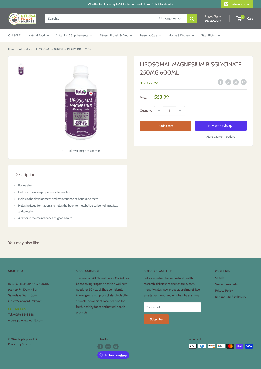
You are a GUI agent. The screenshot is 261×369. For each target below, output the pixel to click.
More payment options (220, 136)
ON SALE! (14, 35)
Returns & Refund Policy (230, 297)
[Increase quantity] (180, 110)
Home (11, 49)
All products (25, 49)
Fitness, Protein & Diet (114, 35)
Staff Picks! (208, 35)
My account (213, 21)
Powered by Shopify (19, 344)
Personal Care (148, 35)
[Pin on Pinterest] (228, 82)
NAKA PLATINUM (149, 82)
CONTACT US (17, 309)
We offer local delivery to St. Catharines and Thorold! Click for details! (130, 4)
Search (219, 278)
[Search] (192, 18)
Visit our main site (226, 284)
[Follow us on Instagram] (108, 346)
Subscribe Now (240, 4)
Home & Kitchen (179, 35)
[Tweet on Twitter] (236, 82)
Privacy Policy (224, 290)
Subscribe (156, 319)
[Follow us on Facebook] (100, 346)
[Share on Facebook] (220, 82)
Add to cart (166, 126)
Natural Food (36, 35)
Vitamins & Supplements (72, 35)
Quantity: (146, 111)
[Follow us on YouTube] (116, 346)
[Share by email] (244, 82)
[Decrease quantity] (158, 110)
